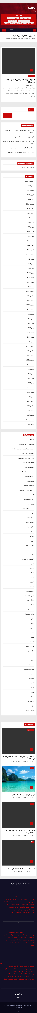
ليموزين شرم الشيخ (12, 20)
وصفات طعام (30, 710)
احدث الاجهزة (30, 545)
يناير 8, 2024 (29, 85)
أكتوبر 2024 (30, 250)
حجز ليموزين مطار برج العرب (27, 23)
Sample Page (16, 1011)
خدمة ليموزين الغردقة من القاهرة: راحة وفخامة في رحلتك (19, 131)
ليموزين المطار (16, 23)
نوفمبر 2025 (30, 209)
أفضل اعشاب (30, 518)
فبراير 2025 (30, 232)
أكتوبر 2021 (30, 410)
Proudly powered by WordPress (13, 1005)
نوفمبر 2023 (30, 296)
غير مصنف (31, 678)
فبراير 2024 (30, 282)
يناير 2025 (31, 236)
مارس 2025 (30, 227)
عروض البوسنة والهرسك (10, 979)
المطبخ (32, 605)
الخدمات (31, 568)
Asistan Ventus (16, 940)
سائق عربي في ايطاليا (24, 979)
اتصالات (32, 536)
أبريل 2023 (31, 328)
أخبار (32, 513)
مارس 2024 (30, 277)
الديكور (32, 573)
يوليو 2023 (31, 314)
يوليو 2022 (31, 369)
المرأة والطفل (30, 600)
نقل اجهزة (31, 706)
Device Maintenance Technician (23, 449)
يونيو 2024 (31, 264)
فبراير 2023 (30, 337)
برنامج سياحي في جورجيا (22, 943)
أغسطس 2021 (30, 420)
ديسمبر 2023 (30, 291)
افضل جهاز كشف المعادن (19, 937)
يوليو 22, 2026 (29, 871)
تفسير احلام (30, 628)
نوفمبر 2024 (30, 245)
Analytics (31, 440)
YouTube (31, 504)
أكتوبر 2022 (30, 355)
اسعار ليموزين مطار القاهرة (24, 20)
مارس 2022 (30, 388)
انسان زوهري (30, 610)
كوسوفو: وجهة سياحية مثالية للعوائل (23, 137)
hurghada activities (27, 905)
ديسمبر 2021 (30, 401)
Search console (28, 486)
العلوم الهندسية (29, 596)
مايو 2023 (31, 323)
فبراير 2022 (30, 392)
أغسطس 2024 (29, 255)
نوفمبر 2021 (30, 406)
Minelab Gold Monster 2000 (17, 974)
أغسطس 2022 (29, 365)
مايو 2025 (31, 218)
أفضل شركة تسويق (23, 935)
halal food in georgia (18, 912)
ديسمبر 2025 (30, 204)
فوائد (32, 683)
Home (33, 38)
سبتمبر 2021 (30, 415)
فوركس (31, 688)
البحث (31, 110)
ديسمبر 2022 (30, 346)
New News (30, 481)
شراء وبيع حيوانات (29, 669)
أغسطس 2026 (29, 181)
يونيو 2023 (31, 319)
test (32, 495)
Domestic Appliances (26, 454)
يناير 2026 (31, 199)
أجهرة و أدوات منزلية (28, 509)
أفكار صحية (30, 527)
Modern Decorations (27, 472)
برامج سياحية (30, 619)
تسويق (32, 623)
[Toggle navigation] (11, 30)
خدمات (32, 642)
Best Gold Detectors (11, 902)
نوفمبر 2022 (30, 351)
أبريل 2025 (30, 222)
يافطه (31, 7)
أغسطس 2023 (29, 310)
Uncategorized (29, 499)
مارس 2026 (30, 190)
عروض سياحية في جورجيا (22, 907)
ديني (32, 655)
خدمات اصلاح (30, 646)
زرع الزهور (31, 665)
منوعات (31, 697)
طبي (32, 674)
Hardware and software (25, 458)
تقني (32, 637)
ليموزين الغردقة (7, 23)
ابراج (32, 532)
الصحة (32, 587)
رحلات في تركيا (22, 899)
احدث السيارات (31, 76)
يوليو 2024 (31, 259)
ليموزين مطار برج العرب (25, 18)
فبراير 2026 (30, 195)
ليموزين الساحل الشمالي (12, 18)
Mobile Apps (29, 467)
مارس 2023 (30, 332)
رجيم (32, 660)
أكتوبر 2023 (30, 300)
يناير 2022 (31, 397)
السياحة (31, 582)
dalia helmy (16, 761)
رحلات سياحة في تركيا (20, 969)
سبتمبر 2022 (30, 360)
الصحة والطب (30, 591)
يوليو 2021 (31, 424)
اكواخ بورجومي (25, 910)
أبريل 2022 (31, 383)
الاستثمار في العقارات (28, 559)
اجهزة (32, 541)
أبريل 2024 (30, 273)
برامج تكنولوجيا (29, 614)
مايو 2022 (31, 378)
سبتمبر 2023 (30, 305)
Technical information (26, 490)
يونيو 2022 (31, 374)
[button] (7, 30)
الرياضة (32, 577)
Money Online (29, 477)
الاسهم (32, 564)
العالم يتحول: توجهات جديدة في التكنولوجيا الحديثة (20, 152)
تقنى (32, 632)
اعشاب (32, 554)
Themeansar (18, 1007)
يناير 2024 (31, 287)
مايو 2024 (31, 268)
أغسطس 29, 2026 (28, 762)
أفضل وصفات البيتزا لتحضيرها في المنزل (22, 148)
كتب (32, 692)
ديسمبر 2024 (30, 241)
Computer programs (26, 444)
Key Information (28, 463)
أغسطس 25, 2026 (28, 798)
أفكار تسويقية (30, 522)
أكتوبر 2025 (30, 213)
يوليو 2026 (31, 186)
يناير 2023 (31, 342)
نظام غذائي (31, 701)
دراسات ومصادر (29, 651)
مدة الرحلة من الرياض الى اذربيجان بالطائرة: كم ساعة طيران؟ (18, 142)
